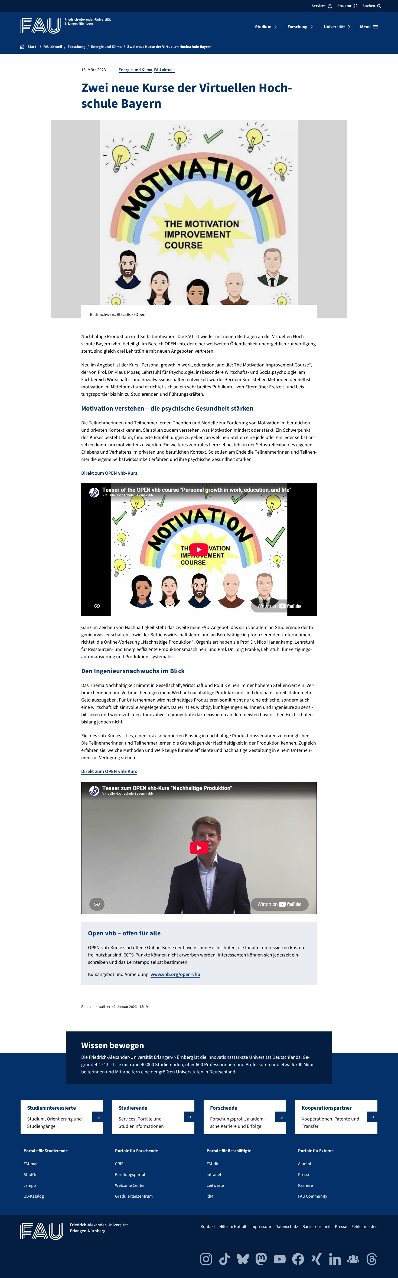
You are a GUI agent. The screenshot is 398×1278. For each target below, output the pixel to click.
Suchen (369, 6)
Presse (304, 1175)
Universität (334, 27)
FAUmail (31, 1164)
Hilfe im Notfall (232, 1227)
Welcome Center (130, 1185)
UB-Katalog (34, 1196)
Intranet (214, 1175)
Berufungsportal (130, 1175)
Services (318, 6)
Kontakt (208, 1227)
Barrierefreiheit (316, 1227)
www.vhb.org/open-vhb (175, 974)
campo (30, 1185)
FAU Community (312, 1196)
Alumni (304, 1164)
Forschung (298, 27)
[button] (61, 1117)
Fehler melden (364, 1227)
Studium (263, 27)
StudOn (31, 1175)
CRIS (119, 1164)
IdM (210, 1196)
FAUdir (213, 1164)
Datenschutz (286, 1227)
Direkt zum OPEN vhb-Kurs (109, 473)
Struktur (344, 6)
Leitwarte (215, 1185)
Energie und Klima (135, 70)
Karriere (305, 1185)
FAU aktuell (164, 70)
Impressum (260, 1227)
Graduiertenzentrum (134, 1196)
